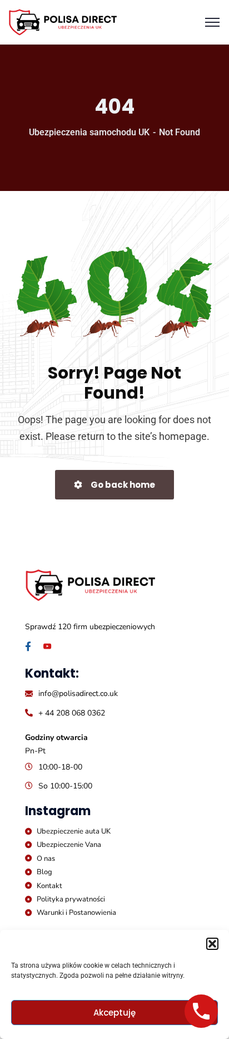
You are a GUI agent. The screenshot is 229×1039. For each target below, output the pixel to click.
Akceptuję (114, 1012)
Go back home (122, 485)
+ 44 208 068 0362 (71, 713)
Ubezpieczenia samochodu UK (89, 132)
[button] (212, 943)
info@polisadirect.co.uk (78, 693)
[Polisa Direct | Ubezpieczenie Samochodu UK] (62, 21)
